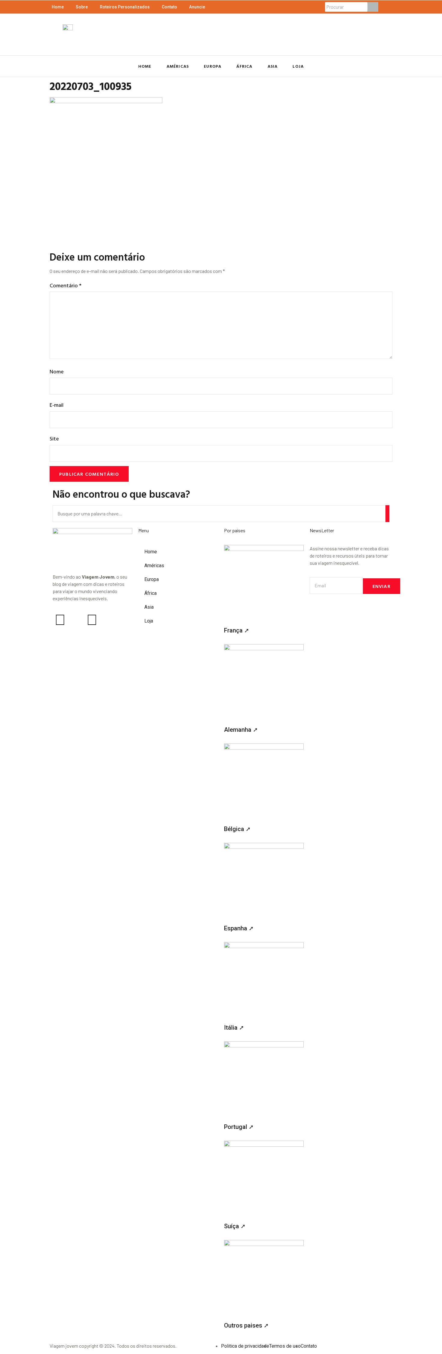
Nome (57, 371)
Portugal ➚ (239, 1126)
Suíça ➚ (235, 1226)
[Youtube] (92, 619)
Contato (169, 7)
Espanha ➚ (239, 928)
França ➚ (236, 630)
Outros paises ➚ (246, 1325)
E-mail (56, 405)
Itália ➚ (234, 1027)
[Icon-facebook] (76, 619)
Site (54, 438)
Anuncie (197, 7)
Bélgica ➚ (237, 829)
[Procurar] (372, 7)
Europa (212, 66)
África (244, 66)
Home (58, 7)
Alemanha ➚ (241, 729)
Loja (298, 66)
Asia (273, 66)
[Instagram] (60, 619)
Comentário (65, 285)
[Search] (387, 513)
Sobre (82, 7)
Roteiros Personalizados (125, 7)
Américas (178, 66)
